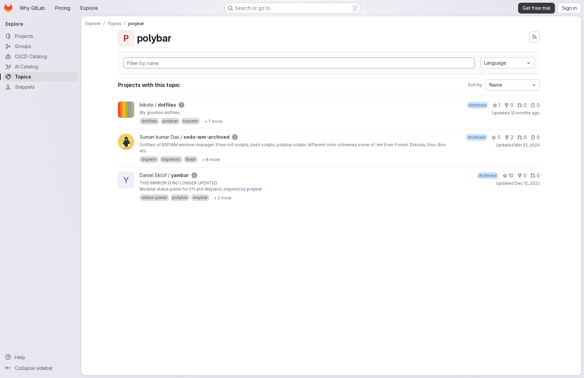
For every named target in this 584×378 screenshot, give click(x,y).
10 (511, 175)
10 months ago (525, 112)
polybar (254, 189)
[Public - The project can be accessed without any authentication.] (181, 105)
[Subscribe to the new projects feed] (534, 36)
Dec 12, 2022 (527, 183)
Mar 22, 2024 (527, 145)
